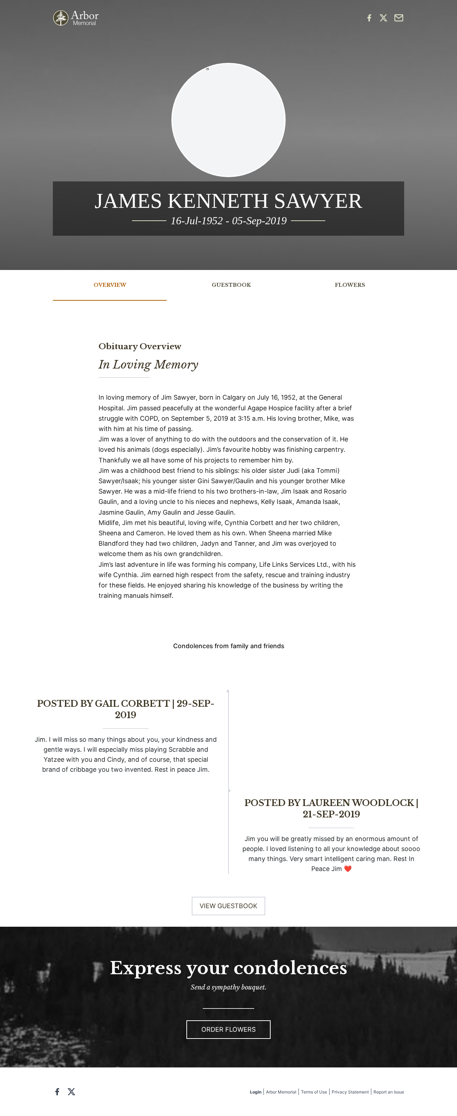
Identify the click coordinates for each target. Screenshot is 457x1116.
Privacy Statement (350, 1092)
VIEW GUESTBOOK (228, 906)
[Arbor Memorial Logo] (76, 18)
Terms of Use (314, 1092)
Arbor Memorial (281, 1092)
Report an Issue (388, 1092)
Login (255, 1092)
